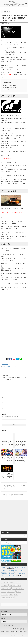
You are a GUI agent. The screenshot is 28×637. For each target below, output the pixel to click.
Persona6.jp (4, 585)
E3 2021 (18, 582)
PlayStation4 (5, 364)
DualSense (12, 582)
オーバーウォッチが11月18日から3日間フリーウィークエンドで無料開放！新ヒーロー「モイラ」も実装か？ (20, 444)
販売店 (15, 594)
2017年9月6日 (5, 582)
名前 (3, 397)
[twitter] (7, 359)
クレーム (19, 585)
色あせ (11, 594)
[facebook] (10, 359)
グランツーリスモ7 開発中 (10, 85)
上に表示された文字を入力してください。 (11, 416)
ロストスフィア (11, 591)
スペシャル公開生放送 (6, 588)
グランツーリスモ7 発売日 (10, 87)
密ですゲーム (4, 594)
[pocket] (14, 359)
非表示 (9, 82)
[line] (20, 359)
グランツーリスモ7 (12, 366)
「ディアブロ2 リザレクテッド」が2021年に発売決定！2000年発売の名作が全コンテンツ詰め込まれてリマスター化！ (7, 476)
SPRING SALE (12, 585)
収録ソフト (18, 591)
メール (3, 402)
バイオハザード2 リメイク (18, 588)
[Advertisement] (14, 311)
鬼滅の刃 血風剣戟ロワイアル (8, 597)
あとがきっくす (8, 89)
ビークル (4, 591)
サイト (3, 408)
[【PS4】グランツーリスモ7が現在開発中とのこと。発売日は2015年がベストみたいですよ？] (17, 359)
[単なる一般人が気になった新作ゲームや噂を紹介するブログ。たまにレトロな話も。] (14, 3)
